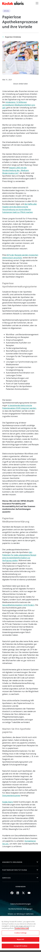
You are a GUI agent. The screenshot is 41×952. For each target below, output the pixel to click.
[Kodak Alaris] (13, 3)
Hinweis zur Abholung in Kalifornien (20, 914)
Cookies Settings (20, 933)
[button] (20, 862)
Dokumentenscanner (11, 795)
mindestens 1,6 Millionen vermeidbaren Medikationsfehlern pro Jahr (18, 105)
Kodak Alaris (7, 802)
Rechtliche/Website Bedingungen (20, 909)
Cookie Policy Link (21, 928)
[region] (20, 933)
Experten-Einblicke (13, 37)
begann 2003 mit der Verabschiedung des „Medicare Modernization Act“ (15, 170)
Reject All (20, 939)
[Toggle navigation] (37, 3)
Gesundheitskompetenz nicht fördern (18, 605)
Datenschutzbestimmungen (20, 904)
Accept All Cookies (20, 946)
